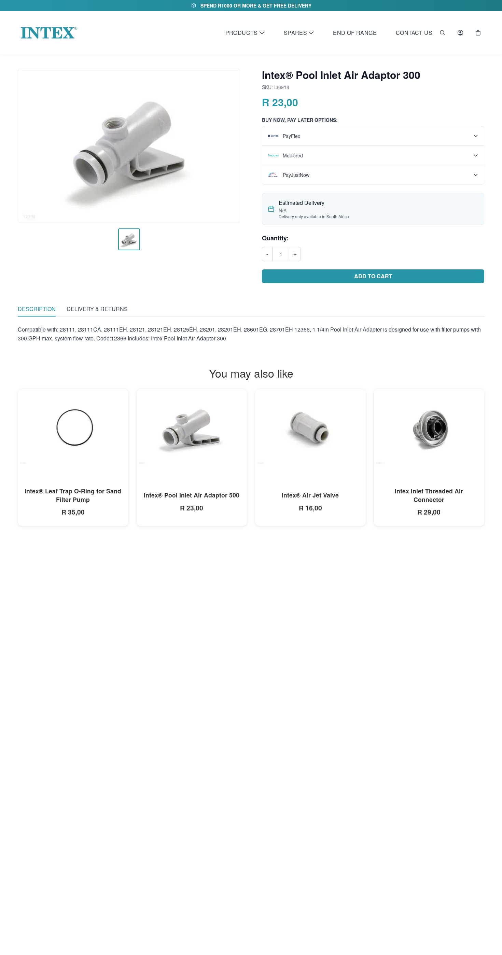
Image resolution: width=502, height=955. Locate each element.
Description (37, 309)
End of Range (355, 33)
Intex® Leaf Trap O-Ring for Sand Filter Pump (73, 495)
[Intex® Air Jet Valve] (310, 427)
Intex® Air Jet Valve (310, 495)
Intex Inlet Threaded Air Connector (429, 495)
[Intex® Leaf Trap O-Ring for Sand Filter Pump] (73, 427)
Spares (295, 33)
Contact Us (414, 33)
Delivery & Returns (97, 309)
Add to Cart (373, 276)
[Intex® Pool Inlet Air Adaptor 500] (192, 427)
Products (241, 33)
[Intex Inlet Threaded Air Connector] (429, 427)
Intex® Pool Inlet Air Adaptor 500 (191, 495)
